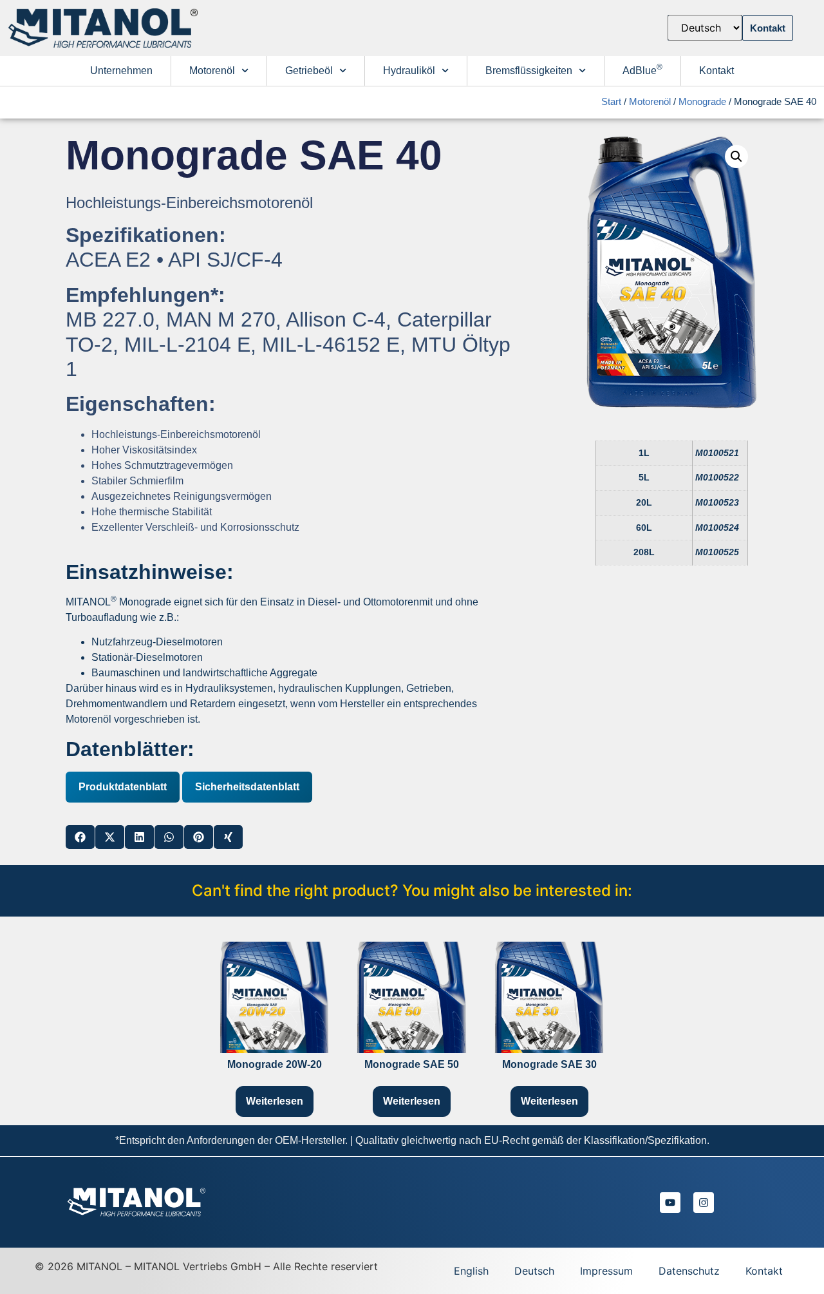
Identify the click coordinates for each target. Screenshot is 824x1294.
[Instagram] (703, 1202)
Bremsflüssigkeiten (528, 70)
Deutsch (534, 1270)
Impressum (606, 1270)
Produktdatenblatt (123, 786)
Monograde (702, 102)
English (471, 1270)
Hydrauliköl (409, 70)
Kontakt (716, 70)
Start (611, 102)
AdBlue (642, 69)
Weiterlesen (274, 1101)
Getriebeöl (309, 70)
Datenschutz (689, 1270)
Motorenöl (212, 70)
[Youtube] (670, 1202)
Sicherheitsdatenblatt (247, 786)
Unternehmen (121, 70)
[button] (80, 837)
